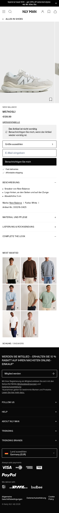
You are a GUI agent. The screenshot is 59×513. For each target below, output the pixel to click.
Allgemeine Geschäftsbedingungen (12, 497)
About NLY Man (10, 421)
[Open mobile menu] (4, 11)
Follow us (8, 402)
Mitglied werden (13, 373)
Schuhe (7, 343)
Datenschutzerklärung (11, 387)
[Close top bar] (56, 3)
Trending (7, 431)
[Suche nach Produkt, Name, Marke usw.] (10, 11)
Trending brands (12, 440)
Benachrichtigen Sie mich (18, 161)
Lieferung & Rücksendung (18, 226)
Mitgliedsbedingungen (27, 384)
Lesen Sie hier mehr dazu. (13, 392)
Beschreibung (11, 182)
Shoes (14, 19)
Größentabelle (11, 122)
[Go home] (29, 11)
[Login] (43, 11)
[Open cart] (55, 11)
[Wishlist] (49, 11)
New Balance (10, 107)
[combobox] (29, 144)
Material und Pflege (15, 217)
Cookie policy (51, 497)
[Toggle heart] (51, 99)
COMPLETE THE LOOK (14, 236)
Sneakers (18, 343)
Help (5, 412)
